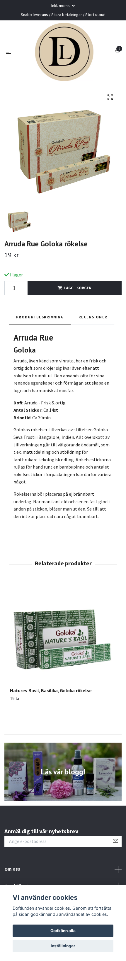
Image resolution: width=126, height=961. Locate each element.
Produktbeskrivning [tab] (40, 317)
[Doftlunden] (64, 52)
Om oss (12, 869)
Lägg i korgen (77, 287)
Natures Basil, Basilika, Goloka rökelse (51, 690)
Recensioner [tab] (93, 317)
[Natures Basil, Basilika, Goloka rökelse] (63, 635)
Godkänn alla (63, 930)
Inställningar (63, 946)
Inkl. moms (61, 5)
